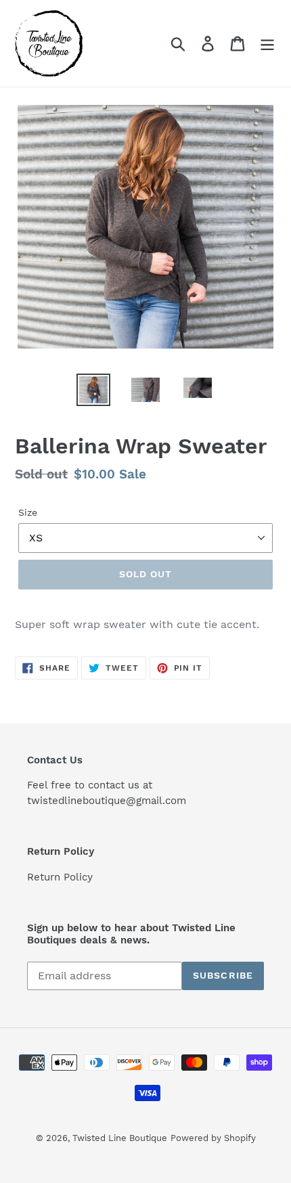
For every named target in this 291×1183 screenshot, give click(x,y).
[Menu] (267, 43)
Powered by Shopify (213, 1138)
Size (27, 512)
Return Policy (60, 877)
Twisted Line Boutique (119, 1138)
